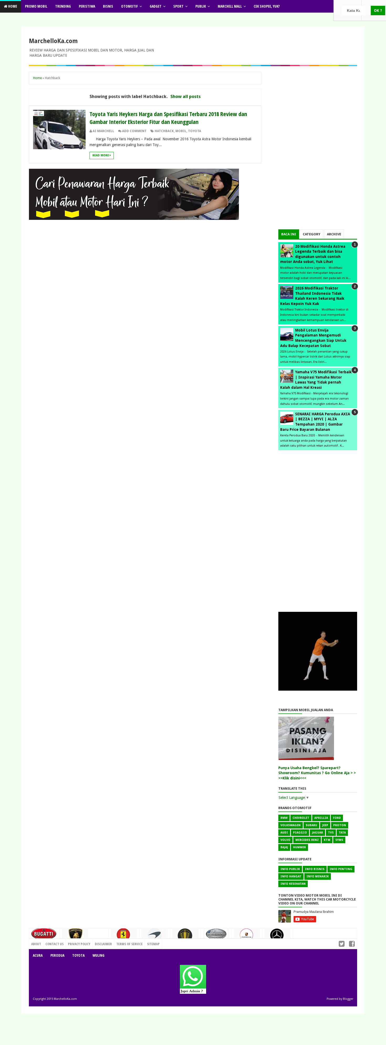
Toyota (78, 955)
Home (12, 6)
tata (342, 832)
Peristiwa (87, 6)
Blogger (348, 999)
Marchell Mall (230, 6)
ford (337, 818)
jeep (325, 825)
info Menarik (317, 876)
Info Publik (290, 869)
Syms (339, 840)
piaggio (300, 832)
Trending (63, 6)
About (36, 943)
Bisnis (108, 6)
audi (284, 832)
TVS (331, 832)
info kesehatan (293, 884)
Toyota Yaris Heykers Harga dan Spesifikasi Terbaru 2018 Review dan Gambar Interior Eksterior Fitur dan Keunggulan (168, 118)
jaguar (317, 832)
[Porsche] (247, 936)
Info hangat (290, 876)
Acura (38, 955)
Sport (178, 6)
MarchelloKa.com (53, 41)
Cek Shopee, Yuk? (267, 6)
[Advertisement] (317, 150)
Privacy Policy (79, 943)
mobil (180, 131)
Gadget (155, 6)
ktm (327, 840)
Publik (200, 6)
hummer (299, 847)
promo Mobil (36, 6)
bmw (284, 818)
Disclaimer (103, 943)
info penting (341, 869)
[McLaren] (154, 937)
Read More (101, 155)
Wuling (98, 955)
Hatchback (164, 131)
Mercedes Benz (307, 840)
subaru (311, 825)
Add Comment (134, 131)
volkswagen (290, 825)
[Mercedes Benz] (277, 937)
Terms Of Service (129, 943)
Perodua (57, 955)
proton (339, 825)
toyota (194, 131)
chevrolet (301, 818)
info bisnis (315, 869)
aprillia (321, 818)
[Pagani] (216, 935)
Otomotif (129, 6)
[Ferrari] (124, 936)
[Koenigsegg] (185, 937)
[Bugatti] (44, 936)
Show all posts (185, 96)
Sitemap (153, 943)
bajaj (284, 847)
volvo (285, 840)
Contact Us (97, 942)
